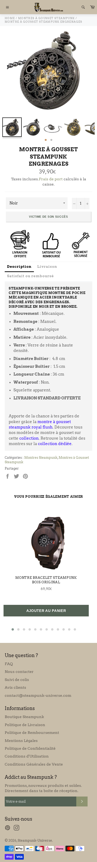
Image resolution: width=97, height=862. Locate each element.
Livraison (47, 266)
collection (29, 438)
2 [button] (51, 140)
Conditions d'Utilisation (27, 756)
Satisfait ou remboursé (30, 276)
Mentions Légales (21, 740)
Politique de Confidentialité (30, 748)
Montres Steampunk (40, 457)
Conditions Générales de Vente (34, 764)
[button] (13, 629)
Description (19, 266)
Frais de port (51, 179)
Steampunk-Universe (35, 840)
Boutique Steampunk (24, 717)
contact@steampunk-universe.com (38, 695)
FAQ (9, 664)
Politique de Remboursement (32, 732)
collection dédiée (55, 443)
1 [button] (45, 140)
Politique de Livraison (25, 725)
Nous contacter (19, 671)
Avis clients (15, 687)
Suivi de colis (17, 679)
